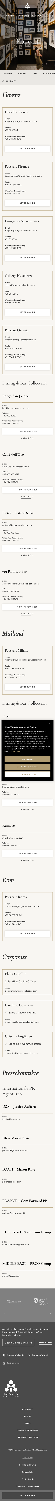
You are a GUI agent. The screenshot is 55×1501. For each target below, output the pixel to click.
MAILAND (22, 74)
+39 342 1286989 (13, 302)
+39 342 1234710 (10, 423)
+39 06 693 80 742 (14, 915)
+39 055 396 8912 (10, 474)
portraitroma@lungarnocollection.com (22, 906)
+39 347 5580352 (13, 193)
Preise (27, 1416)
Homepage (8, 15)
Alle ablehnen (27, 759)
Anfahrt (26, 438)
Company (24, 15)
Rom (35, 74)
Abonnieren (45, 1343)
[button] (51, 1314)
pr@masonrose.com (11, 1182)
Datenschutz (27, 1472)
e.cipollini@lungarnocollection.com (21, 991)
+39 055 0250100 (13, 348)
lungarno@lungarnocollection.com (21, 121)
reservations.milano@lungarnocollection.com (25, 660)
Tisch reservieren (27, 431)
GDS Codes (28, 1458)
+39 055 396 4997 (10, 533)
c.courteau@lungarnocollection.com (22, 1022)
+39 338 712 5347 (13, 357)
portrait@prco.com (11, 1276)
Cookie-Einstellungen (27, 774)
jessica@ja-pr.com (11, 1119)
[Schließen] (49, 723)
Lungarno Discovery (27, 1437)
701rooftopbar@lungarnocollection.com (20, 584)
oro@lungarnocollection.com (15, 466)
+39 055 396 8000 (13, 184)
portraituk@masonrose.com (15, 1150)
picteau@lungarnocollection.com (17, 525)
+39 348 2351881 (13, 924)
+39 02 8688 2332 (11, 845)
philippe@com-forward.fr (14, 1213)
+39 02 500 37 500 (11, 794)
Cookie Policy (15, 751)
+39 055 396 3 (11, 294)
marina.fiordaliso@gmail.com (15, 1244)
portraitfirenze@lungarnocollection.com (23, 176)
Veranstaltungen (27, 1430)
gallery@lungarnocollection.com (20, 285)
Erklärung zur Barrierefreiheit (27, 1486)
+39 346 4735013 (13, 677)
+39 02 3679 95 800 (14, 668)
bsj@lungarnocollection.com (15, 408)
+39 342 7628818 (13, 139)
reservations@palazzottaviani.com (20, 340)
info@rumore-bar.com (12, 838)
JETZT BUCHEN (27, 1495)
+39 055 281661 (9, 416)
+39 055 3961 (11, 239)
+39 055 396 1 (11, 130)
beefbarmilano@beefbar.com (15, 787)
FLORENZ (7, 74)
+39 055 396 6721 (10, 591)
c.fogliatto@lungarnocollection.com (21, 1053)
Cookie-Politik (28, 1479)
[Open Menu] (51, 5)
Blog (27, 1423)
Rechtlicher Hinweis (27, 1465)
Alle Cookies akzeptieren (27, 767)
